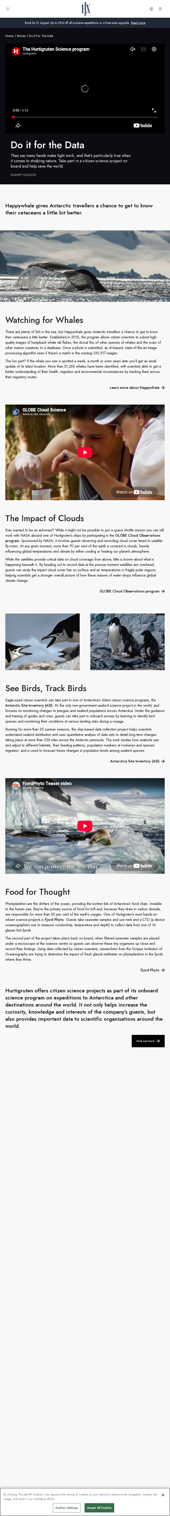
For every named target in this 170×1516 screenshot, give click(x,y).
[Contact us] (151, 9)
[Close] (163, 1495)
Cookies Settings (67, 1508)
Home (9, 36)
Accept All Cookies (99, 1508)
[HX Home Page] (86, 9)
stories (21, 36)
